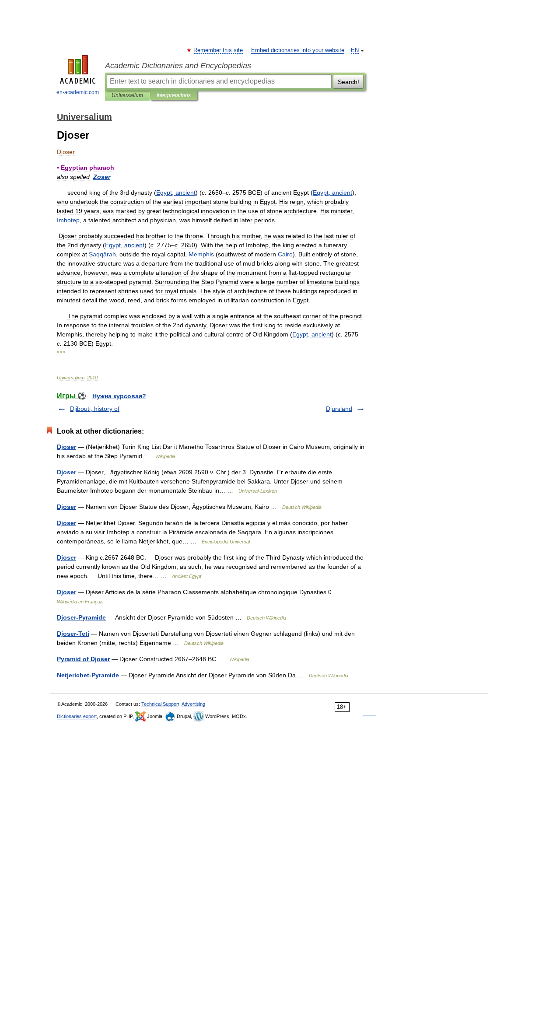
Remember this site (218, 50)
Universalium (127, 95)
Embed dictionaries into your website (297, 50)
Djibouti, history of (94, 408)
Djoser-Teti (73, 633)
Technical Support (160, 704)
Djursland (339, 408)
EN (355, 50)
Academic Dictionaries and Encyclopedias (178, 65)
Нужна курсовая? (119, 395)
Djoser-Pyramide (81, 617)
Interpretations (174, 95)
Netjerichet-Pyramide (88, 675)
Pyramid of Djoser (83, 658)
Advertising (193, 704)
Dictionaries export (77, 716)
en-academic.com (77, 92)
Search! (348, 81)
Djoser (66, 446)
